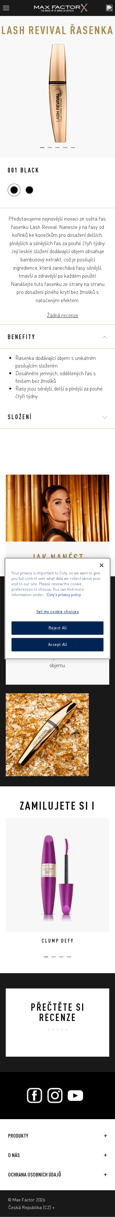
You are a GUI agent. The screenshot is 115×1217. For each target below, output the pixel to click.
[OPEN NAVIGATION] (9, 7)
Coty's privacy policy (64, 594)
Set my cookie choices (57, 611)
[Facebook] (34, 1095)
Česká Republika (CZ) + (31, 1207)
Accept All (57, 644)
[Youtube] (75, 1095)
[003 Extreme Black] (29, 190)
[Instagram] (55, 1095)
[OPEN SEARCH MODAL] (109, 8)
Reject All (58, 627)
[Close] (102, 565)
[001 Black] (14, 190)
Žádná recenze (62, 315)
